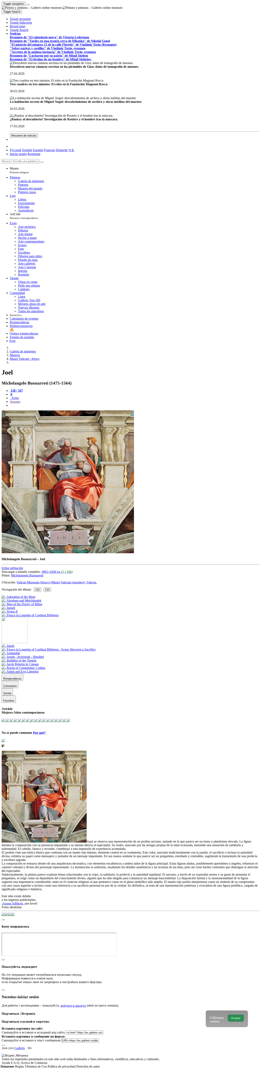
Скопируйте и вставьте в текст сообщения (31, 1040)
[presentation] (134, 405)
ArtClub (24, 216)
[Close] (41, 162)
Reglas (20, 1066)
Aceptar (236, 1018)
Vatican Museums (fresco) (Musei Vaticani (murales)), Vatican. (57, 582)
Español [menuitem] (38, 150)
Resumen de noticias (23, 135)
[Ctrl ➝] (8, 646)
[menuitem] (71, 150)
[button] (20, 19)
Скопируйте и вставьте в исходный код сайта (33, 1032)
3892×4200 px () (57, 571)
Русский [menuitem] (15, 150)
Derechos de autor (88, 1066)
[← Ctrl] (30, 615)
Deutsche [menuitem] (62, 150)
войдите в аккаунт (73, 1005)
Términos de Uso (36, 1066)
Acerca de (27, 1062)
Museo (19, 170)
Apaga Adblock (13, 903)
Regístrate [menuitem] (34, 154)
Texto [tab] (15, 398)
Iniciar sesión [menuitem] (18, 154)
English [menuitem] (27, 150)
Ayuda (6, 1062)
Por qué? (39, 732)
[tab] (16, 390)
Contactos (40, 1062)
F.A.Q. (16, 1062)
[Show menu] (28, 4)
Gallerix (19, 1048)
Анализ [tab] (15, 401)
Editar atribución (12, 568)
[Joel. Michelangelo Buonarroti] (68, 552)
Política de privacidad (62, 1066)
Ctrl (37, 589)
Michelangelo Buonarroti (27, 575)
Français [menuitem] (49, 150)
